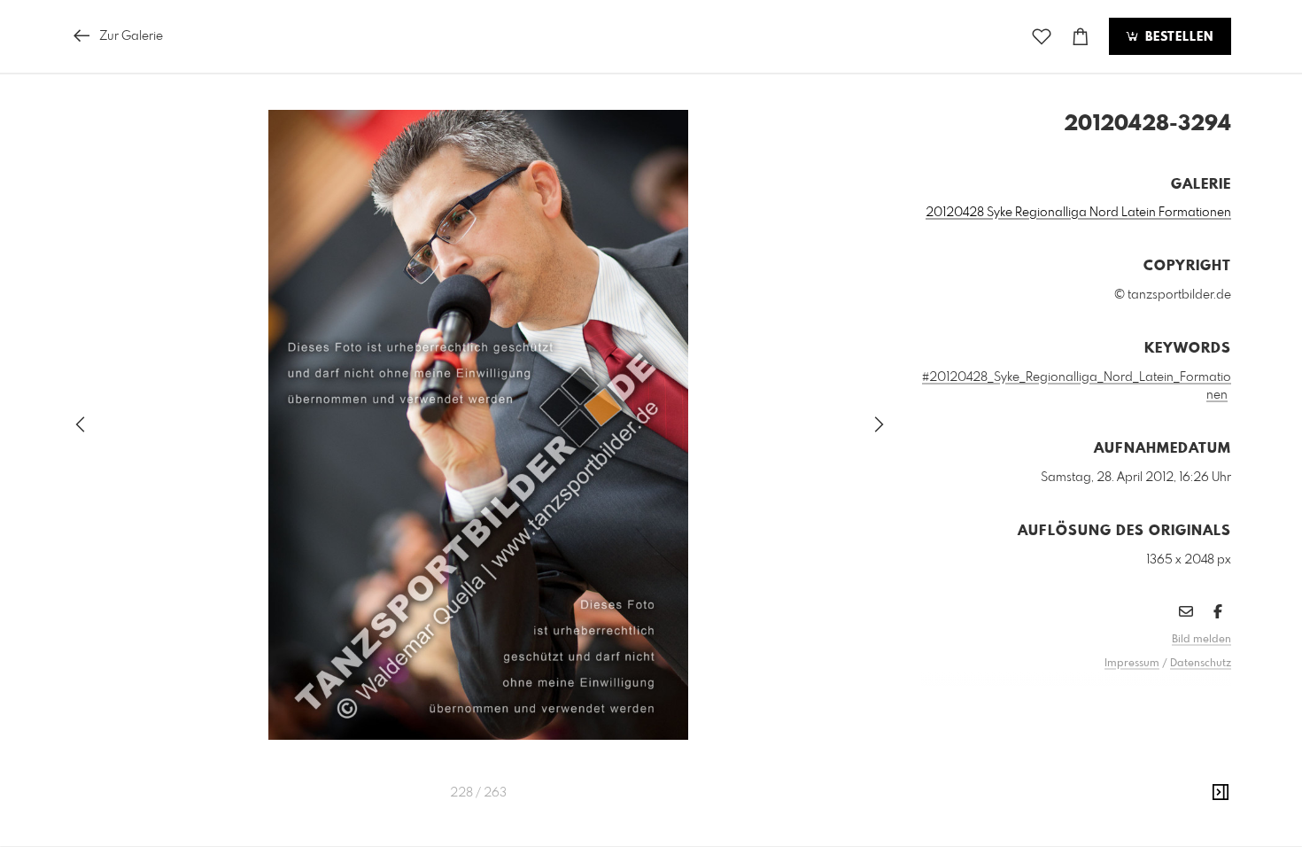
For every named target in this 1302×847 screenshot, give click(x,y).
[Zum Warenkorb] (1080, 37)
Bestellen (1177, 37)
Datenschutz (1200, 663)
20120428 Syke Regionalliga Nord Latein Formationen (1078, 212)
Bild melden (1201, 639)
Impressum (1131, 663)
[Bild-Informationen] (1220, 793)
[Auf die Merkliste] (1041, 37)
